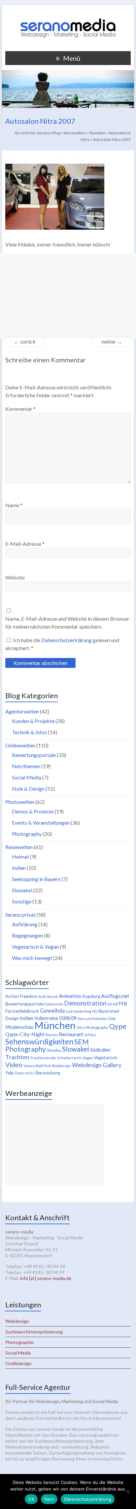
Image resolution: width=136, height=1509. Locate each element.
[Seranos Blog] (68, 13)
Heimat (20, 856)
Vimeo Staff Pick (37, 1066)
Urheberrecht (69, 1058)
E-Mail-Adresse (25, 544)
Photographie (19, 1342)
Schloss (90, 1035)
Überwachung (47, 1072)
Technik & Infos (29, 732)
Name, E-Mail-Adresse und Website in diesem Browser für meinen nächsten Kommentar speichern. (67, 622)
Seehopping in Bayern (36, 879)
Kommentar (20, 409)
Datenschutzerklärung (67, 640)
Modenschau (19, 1027)
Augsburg (91, 996)
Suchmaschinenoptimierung (34, 1331)
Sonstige (21, 901)
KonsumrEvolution (92, 1018)
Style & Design (28, 788)
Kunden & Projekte (33, 721)
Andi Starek (48, 996)
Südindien (100, 1050)
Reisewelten (19, 847)
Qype (117, 1026)
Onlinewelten (20, 745)
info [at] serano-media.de (45, 1278)
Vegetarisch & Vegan (35, 946)
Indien (19, 868)
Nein (49, 1499)
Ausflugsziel (115, 996)
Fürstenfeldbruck (22, 1011)
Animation (70, 996)
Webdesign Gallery (96, 1064)
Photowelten (19, 802)
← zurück (25, 341)
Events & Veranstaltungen (41, 822)
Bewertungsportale (34, 755)
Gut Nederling (78, 1011)
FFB (123, 1003)
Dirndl (112, 1004)
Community (54, 1004)
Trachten (17, 1057)
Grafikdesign (18, 1363)
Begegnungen (27, 935)
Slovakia (54, 1050)
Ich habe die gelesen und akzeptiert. (62, 644)
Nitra (81, 1027)
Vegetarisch (106, 1057)
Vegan (87, 1058)
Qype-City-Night (25, 1034)
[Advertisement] (68, 295)
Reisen (52, 1035)
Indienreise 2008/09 (55, 1018)
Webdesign (61, 1066)
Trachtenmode (43, 1058)
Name (13, 505)
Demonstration (85, 1003)
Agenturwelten (22, 711)
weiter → (111, 341)
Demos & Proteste (32, 811)
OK (31, 1499)
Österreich (24, 1073)
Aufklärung (24, 924)
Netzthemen (26, 766)
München (55, 1025)
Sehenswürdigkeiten (39, 1041)
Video (13, 1064)
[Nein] (127, 1491)
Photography (27, 834)
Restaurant (71, 1034)
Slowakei (22, 890)
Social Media (26, 777)
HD (94, 1011)
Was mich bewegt (32, 958)
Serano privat (20, 914)
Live (112, 1018)
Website (15, 577)
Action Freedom (21, 996)
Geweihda (52, 1010)
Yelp (9, 1072)
